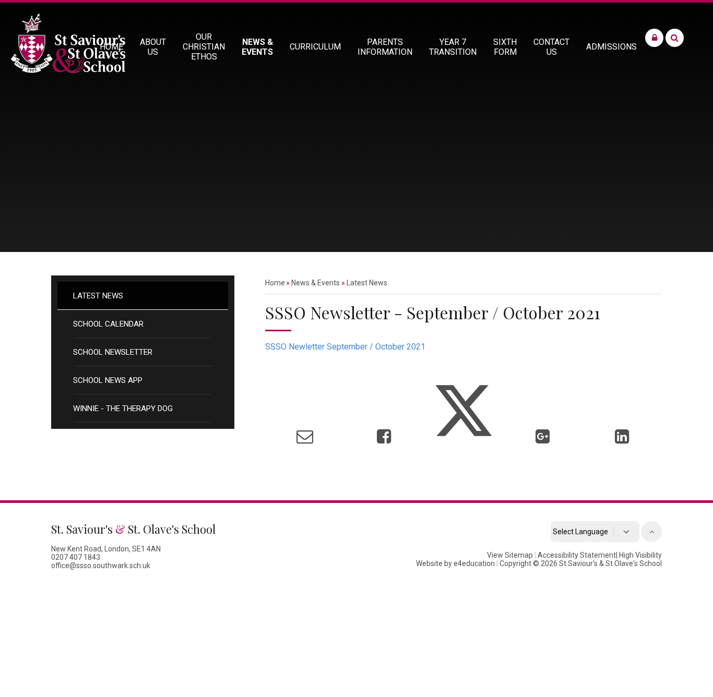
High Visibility (640, 555)
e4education (474, 563)
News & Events (315, 283)
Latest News (98, 296)
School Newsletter (112, 352)
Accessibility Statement (577, 555)
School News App (107, 380)
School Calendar (108, 324)
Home (275, 283)
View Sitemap (510, 555)
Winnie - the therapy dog (123, 408)
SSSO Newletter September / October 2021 (345, 347)
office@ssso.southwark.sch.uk (100, 565)
